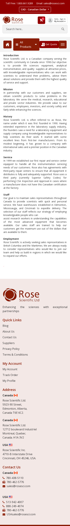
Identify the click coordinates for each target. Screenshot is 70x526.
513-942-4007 (14, 502)
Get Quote (51, 44)
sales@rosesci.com (18, 486)
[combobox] (35, 29)
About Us (8, 331)
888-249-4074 (14, 506)
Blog (5, 326)
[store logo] (16, 20)
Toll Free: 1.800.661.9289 (19, 3)
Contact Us (9, 337)
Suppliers (9, 343)
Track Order (10, 375)
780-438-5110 (14, 478)
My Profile (9, 381)
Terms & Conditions (15, 354)
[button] (35, 9)
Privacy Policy (11, 349)
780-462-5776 (15, 482)
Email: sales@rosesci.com (50, 3)
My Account (59, 21)
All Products (25, 44)
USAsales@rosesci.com (21, 514)
